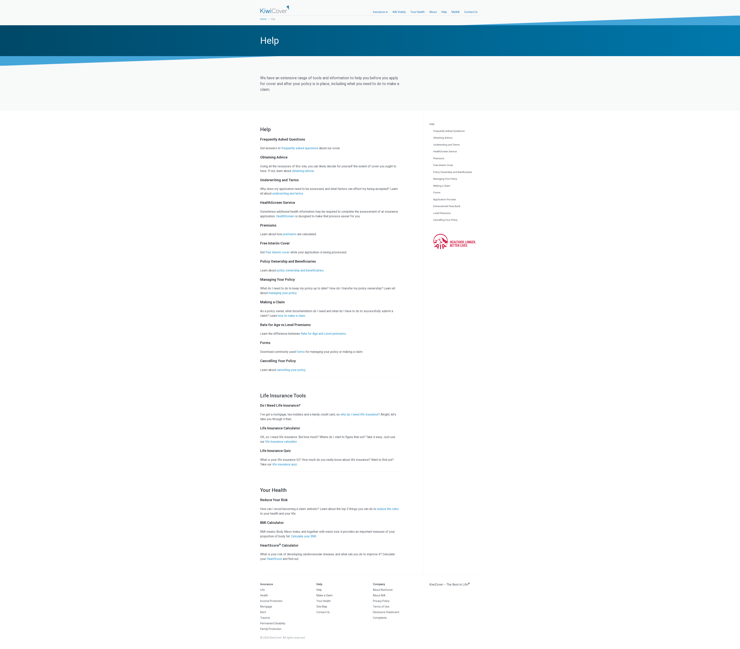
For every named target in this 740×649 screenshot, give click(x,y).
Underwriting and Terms (446, 144)
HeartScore (274, 559)
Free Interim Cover (443, 165)
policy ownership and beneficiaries (300, 270)
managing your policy (282, 293)
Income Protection (271, 601)
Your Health (417, 11)
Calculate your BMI (303, 536)
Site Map (321, 606)
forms (301, 352)
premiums (290, 234)
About (433, 11)
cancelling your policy (291, 370)
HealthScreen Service (445, 151)
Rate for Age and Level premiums (323, 333)
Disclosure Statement (386, 612)
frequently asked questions (299, 148)
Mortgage (266, 606)
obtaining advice (303, 171)
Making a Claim (441, 185)
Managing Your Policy (445, 178)
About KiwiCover (383, 589)
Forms (436, 192)
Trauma (265, 617)
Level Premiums (442, 213)
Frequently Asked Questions (449, 131)
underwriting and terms (287, 193)
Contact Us (471, 11)
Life (262, 589)
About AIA (379, 595)
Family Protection (270, 628)
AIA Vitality (399, 11)
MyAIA (456, 11)
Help (444, 11)
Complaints (380, 617)
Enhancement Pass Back (446, 206)
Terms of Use (381, 606)
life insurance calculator (281, 441)
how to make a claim (291, 316)
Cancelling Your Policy (445, 219)
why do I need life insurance (359, 414)
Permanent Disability (272, 623)
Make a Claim (324, 595)
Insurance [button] (379, 11)
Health (264, 595)
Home (263, 19)
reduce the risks (388, 509)
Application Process (444, 199)
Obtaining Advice (442, 137)
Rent (263, 612)
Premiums (438, 158)
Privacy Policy (381, 601)
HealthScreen (285, 216)
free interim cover (277, 252)
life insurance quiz (284, 464)
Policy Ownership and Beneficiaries (452, 172)
